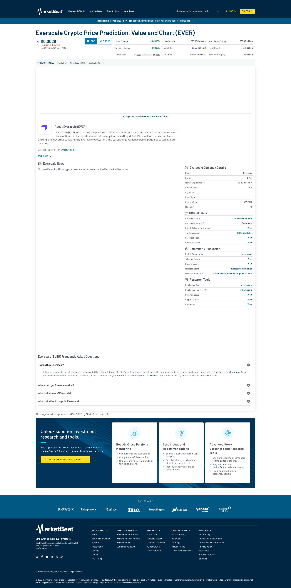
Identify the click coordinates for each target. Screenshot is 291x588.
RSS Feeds (204, 550)
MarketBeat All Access (127, 534)
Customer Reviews (126, 546)
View (250, 228)
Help (100, 558)
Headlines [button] (129, 11)
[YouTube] (47, 556)
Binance (154, 375)
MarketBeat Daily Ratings (128, 538)
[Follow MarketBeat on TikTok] (62, 556)
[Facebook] (42, 556)
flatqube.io (247, 223)
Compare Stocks (154, 538)
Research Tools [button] (76, 11)
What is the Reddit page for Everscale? (58, 401)
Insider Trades (178, 546)
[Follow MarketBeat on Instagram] (57, 556)
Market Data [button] (96, 11)
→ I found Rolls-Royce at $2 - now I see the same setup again (124, 20)
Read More (43, 156)
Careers (95, 550)
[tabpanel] (145, 229)
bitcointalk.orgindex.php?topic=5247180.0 (232, 273)
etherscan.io (246, 290)
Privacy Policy (205, 546)
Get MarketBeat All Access (65, 459)
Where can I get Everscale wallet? (56, 385)
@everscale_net (244, 233)
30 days (126, 116)
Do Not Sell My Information (211, 542)
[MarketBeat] (50, 11)
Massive (107, 580)
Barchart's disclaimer (132, 582)
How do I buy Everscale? (51, 364)
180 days (145, 116)
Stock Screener (154, 550)
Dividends (176, 538)
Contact (95, 554)
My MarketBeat (153, 546)
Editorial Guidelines (101, 538)
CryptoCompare (68, 149)
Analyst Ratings (178, 534)
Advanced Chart (160, 116)
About (94, 534)
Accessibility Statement (210, 538)
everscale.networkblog (241, 268)
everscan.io (246, 285)
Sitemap (203, 558)
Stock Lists (152, 534)
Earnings (175, 542)
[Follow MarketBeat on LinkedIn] (52, 556)
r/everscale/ (246, 254)
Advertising (204, 534)
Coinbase (235, 372)
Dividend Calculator (156, 542)
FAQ (93, 558)
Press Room (97, 546)
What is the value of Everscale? (54, 393)
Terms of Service (207, 554)
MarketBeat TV (123, 542)
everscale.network (243, 218)
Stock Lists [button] (113, 11)
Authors (95, 542)
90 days (136, 116)
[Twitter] (37, 556)
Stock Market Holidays (181, 550)
